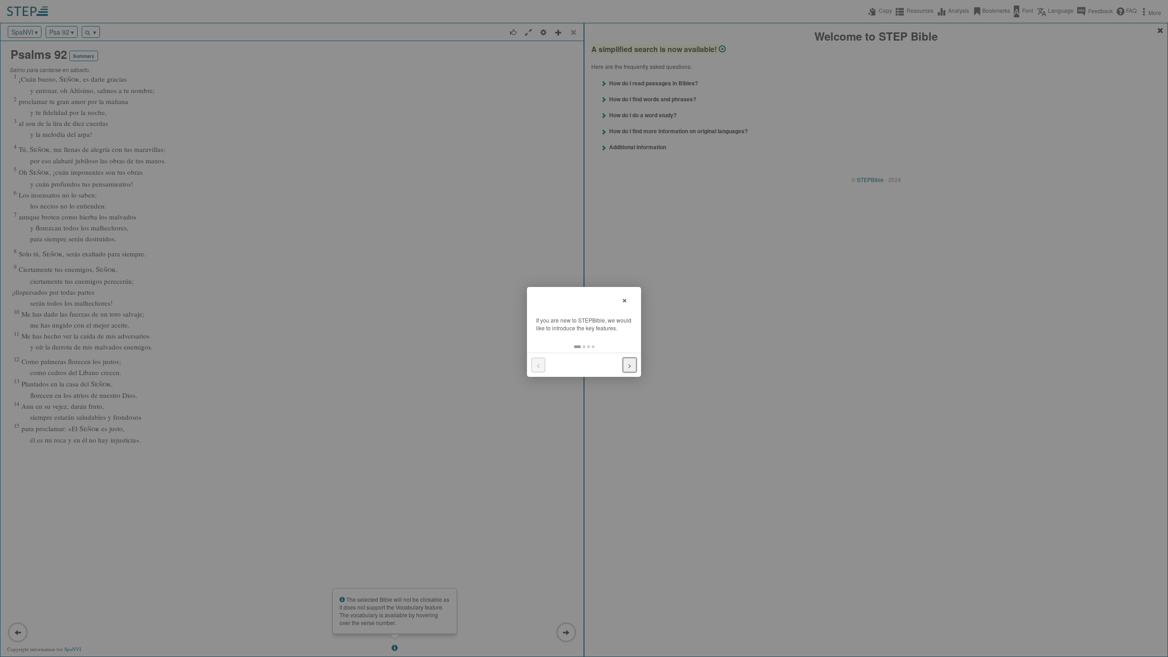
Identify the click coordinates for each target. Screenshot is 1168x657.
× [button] (624, 299)
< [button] (538, 365)
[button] (577, 346)
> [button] (629, 365)
